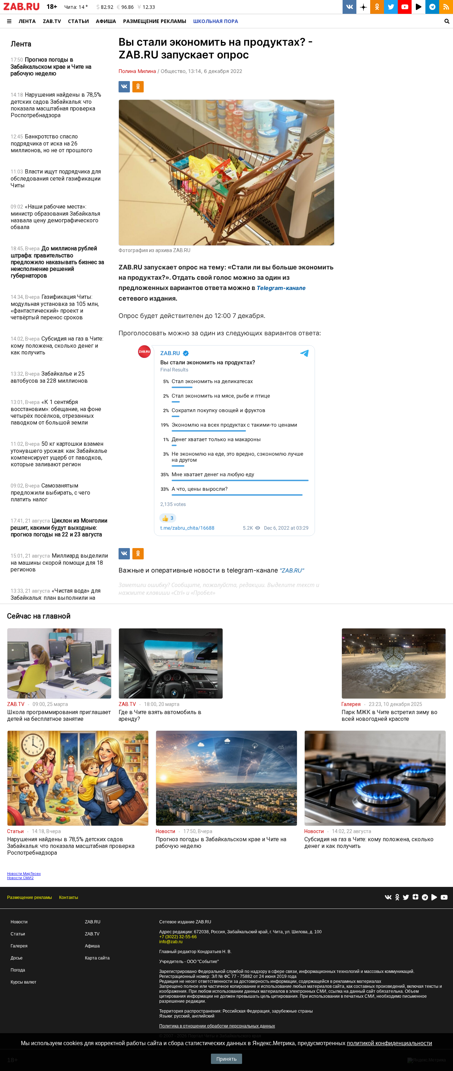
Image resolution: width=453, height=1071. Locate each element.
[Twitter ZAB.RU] (391, 7)
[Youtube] (444, 897)
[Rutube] (434, 897)
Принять (226, 1058)
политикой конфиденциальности (389, 1043)
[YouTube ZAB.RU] (405, 7)
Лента (27, 21)
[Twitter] (406, 897)
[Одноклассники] (397, 897)
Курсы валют (23, 982)
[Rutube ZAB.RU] (418, 7)
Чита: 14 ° (76, 7)
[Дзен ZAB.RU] (363, 7)
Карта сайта (97, 958)
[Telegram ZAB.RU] (432, 7)
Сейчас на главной (38, 616)
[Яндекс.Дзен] (415, 897)
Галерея (19, 946)
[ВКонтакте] (388, 897)
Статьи (78, 21)
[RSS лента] (446, 7)
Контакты (68, 897)
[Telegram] (425, 897)
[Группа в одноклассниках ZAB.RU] (377, 7)
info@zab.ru (171, 941)
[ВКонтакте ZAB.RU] (349, 7)
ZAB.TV (52, 21)
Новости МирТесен (24, 873)
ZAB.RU (93, 921)
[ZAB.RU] (21, 8)
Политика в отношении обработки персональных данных (217, 1026)
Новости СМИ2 (20, 878)
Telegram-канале (281, 287)
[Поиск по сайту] (347, 21)
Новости (19, 921)
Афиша (106, 21)
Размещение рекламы (29, 897)
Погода (18, 970)
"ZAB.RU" (292, 570)
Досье (17, 958)
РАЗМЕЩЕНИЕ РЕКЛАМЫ (154, 21)
